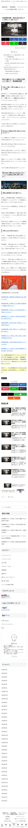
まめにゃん (14, 643)
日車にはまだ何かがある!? (12, 73)
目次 (12, 52)
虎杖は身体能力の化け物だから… (13, 71)
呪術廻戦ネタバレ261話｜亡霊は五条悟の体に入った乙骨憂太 (13, 525)
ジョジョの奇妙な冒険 (20, 821)
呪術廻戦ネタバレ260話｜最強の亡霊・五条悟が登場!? (13, 531)
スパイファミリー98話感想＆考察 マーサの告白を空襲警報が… (13, 537)
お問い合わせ (5, 620)
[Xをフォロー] (7, 394)
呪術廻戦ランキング (6, 597)
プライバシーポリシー (7, 624)
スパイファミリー (20, 816)
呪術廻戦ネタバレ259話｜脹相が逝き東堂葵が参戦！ (13, 543)
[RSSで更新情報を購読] (14, 398)
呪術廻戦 (4, 378)
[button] (22, 43)
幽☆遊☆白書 (7, 821)
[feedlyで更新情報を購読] (20, 394)
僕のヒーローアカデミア (20, 818)
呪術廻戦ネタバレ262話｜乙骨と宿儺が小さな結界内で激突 (13, 519)
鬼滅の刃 (8, 818)
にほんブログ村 (5, 610)
